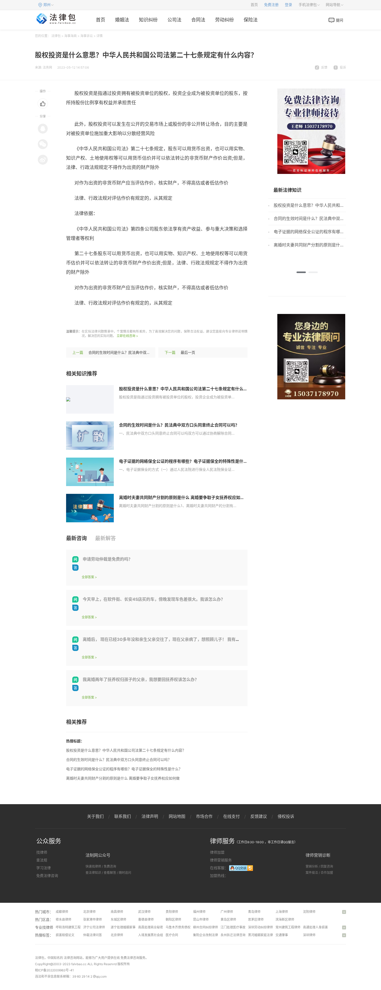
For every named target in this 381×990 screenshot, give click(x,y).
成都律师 (62, 912)
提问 (339, 20)
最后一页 (188, 352)
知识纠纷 (148, 20)
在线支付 (231, 816)
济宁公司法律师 (94, 927)
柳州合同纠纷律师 (205, 927)
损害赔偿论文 (65, 935)
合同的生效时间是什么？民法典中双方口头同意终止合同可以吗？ (141, 352)
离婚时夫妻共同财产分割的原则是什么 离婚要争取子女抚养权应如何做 (184, 497)
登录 (288, 5)
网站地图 (177, 816)
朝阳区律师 (173, 919)
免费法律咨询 (47, 875)
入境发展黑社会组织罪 (153, 935)
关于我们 (95, 816)
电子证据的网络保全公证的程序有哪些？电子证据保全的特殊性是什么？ (185, 461)
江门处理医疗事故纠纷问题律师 (242, 927)
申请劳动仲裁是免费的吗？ (107, 559)
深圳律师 (309, 935)
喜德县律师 (146, 919)
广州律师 (227, 912)
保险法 (251, 20)
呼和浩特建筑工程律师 (71, 927)
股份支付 (150, 318)
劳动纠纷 (224, 20)
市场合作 (204, 816)
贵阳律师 (172, 912)
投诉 (343, 67)
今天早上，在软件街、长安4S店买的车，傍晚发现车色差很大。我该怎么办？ (154, 599)
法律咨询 (70, 958)
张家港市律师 (92, 919)
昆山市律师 (201, 919)
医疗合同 (172, 935)
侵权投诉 (286, 816)
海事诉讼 (86, 36)
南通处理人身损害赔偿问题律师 (325, 927)
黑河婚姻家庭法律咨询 (263, 935)
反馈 (324, 67)
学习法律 (43, 868)
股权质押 (130, 318)
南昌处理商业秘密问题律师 (156, 927)
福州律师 (199, 912)
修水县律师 (63, 919)
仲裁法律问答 (92, 935)
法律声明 (150, 816)
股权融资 (90, 318)
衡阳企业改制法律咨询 (208, 935)
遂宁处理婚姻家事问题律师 (129, 927)
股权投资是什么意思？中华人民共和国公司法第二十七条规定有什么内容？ (187, 388)
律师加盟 (217, 852)
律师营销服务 (221, 860)
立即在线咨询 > (127, 336)
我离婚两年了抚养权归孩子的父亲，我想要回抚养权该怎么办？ (141, 679)
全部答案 (88, 577)
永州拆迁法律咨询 (233, 935)
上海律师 (282, 912)
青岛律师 (254, 912)
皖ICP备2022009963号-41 (54, 970)
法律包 (56, 36)
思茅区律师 (256, 919)
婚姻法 (122, 20)
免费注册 (271, 5)
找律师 (41, 852)
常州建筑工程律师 (288, 927)
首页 (254, 5)
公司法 (174, 20)
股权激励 (110, 318)
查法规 (41, 860)
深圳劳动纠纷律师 (260, 927)
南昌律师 (117, 912)
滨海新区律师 (285, 919)
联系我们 (122, 816)
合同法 (198, 20)
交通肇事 (282, 935)
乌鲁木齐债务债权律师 (181, 927)
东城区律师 (118, 919)
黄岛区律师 (228, 919)
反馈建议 (258, 816)
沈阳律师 (309, 912)
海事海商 (70, 36)
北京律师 (89, 912)
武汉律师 (144, 912)
